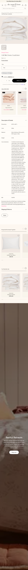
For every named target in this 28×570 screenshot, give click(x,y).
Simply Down (5, 52)
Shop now (14, 452)
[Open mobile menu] (2, 5)
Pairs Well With (5, 89)
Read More (3, 205)
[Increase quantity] (9, 80)
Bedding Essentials (18, 12)
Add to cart (19, 80)
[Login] (22, 5)
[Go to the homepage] (14, 6)
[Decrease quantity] (4, 80)
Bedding (12, 12)
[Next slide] (26, 89)
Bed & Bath (6, 12)
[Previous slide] (23, 89)
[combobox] (14, 8)
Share (4, 215)
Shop (2, 12)
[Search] (25, 8)
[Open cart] (25, 5)
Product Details (4, 60)
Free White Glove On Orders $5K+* (14, 1)
